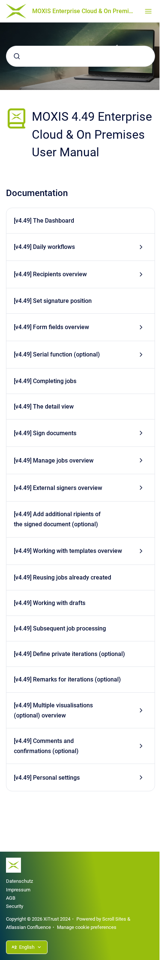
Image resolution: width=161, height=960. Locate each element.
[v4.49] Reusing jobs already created (62, 577)
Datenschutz (19, 881)
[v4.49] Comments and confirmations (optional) (46, 746)
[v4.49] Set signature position (53, 300)
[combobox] (80, 56)
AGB (10, 898)
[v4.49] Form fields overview (51, 327)
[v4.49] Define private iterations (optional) (69, 653)
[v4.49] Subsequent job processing (60, 628)
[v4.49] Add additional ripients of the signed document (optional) (57, 519)
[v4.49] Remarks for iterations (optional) (67, 679)
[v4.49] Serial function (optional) (57, 354)
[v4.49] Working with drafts (49, 603)
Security (14, 906)
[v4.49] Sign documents (45, 433)
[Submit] (17, 56)
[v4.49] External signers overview (58, 487)
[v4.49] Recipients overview (50, 274)
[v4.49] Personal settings (47, 777)
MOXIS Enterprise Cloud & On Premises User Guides (84, 11)
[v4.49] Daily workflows (44, 246)
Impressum (18, 890)
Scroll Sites (114, 919)
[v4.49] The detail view (44, 406)
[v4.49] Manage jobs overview (54, 460)
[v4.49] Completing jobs (45, 381)
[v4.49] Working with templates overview (68, 550)
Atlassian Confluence (28, 927)
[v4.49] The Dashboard (44, 220)
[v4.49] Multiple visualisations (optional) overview (53, 710)
